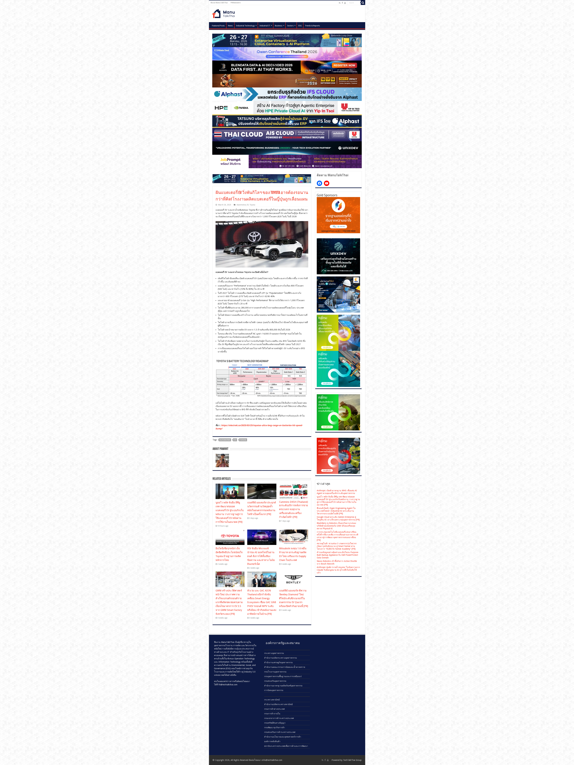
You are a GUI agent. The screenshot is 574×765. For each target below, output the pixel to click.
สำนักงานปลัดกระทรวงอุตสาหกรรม (280, 658)
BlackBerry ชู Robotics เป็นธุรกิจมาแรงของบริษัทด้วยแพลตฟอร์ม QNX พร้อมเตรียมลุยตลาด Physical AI (336, 526)
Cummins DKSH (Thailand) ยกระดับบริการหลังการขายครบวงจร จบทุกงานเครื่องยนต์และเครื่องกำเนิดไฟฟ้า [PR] (293, 509)
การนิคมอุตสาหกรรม (273, 690)
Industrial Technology (245, 26)
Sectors (290, 26)
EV (248, 205)
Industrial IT (264, 26)
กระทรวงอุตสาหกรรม (274, 653)
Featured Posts (218, 26)
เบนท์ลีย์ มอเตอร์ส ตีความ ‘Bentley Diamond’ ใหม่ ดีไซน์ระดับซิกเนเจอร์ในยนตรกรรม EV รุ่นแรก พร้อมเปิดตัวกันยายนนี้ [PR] (293, 598)
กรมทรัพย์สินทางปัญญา (275, 723)
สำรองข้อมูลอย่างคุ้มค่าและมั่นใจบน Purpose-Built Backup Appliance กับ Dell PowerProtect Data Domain (338, 555)
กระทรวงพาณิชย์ (272, 699)
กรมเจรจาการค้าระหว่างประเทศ (279, 718)
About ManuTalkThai (219, 3)
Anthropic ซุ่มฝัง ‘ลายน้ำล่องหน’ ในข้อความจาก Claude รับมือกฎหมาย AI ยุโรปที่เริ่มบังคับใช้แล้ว (338, 570)
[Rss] (340, 3)
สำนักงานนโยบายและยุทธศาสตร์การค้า (282, 737)
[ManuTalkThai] (224, 12)
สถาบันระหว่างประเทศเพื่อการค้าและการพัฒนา (286, 746)
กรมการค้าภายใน (272, 713)
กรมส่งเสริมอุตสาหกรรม (275, 681)
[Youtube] (345, 3)
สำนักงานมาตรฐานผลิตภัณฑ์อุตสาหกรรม (283, 685)
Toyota (252, 205)
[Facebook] (342, 3)
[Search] (363, 2)
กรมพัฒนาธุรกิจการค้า (274, 727)
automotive (225, 440)
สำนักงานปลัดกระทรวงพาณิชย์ (278, 704)
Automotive (241, 205)
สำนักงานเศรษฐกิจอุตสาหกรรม (278, 662)
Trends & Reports (312, 26)
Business (278, 26)
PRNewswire (236, 3)
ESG (300, 26)
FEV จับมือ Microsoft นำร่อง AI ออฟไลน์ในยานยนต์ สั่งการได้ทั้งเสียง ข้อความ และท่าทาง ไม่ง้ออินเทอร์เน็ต (261, 556)
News (230, 26)
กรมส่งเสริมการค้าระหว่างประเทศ (279, 732)
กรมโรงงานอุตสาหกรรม (275, 672)
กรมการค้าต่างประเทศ (274, 709)
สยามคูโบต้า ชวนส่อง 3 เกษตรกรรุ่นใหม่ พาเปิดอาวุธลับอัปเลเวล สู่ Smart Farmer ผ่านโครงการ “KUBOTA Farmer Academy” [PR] (337, 546)
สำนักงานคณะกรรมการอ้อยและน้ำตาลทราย (284, 667)
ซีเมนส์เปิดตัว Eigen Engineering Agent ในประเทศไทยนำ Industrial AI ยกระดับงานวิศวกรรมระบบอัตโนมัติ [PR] (336, 511)
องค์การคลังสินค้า (272, 741)
